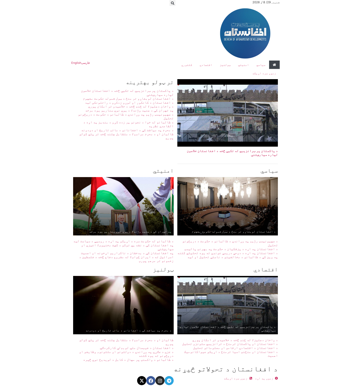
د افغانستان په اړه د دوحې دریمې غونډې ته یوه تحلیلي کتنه (227, 253)
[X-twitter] (141, 380)
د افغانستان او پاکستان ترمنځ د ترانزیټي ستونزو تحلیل (230, 344)
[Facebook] (150, 380)
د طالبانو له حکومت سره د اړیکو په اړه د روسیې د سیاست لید (123, 241)
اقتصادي (206, 65)
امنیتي (243, 65)
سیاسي (260, 65)
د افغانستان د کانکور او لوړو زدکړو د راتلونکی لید (129, 102)
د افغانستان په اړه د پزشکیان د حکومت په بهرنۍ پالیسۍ (231, 249)
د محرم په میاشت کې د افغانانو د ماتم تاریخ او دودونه (127, 130)
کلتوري (186, 65)
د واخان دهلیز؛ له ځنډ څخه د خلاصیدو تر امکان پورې (131, 106)
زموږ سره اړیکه (264, 73)
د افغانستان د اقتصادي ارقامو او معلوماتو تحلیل (235, 348)
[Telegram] (169, 380)
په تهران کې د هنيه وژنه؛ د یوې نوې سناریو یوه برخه (129, 110)
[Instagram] (160, 380)
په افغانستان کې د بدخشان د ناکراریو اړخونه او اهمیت (127, 253)
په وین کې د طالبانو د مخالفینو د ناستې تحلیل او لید (232, 257)
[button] (172, 3)
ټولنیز (225, 65)
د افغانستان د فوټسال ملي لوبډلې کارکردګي (137, 348)
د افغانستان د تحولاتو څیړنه (225, 368)
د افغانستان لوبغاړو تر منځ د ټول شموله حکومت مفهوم (128, 98)
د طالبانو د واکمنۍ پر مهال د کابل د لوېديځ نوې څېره (128, 359)
